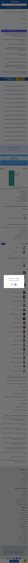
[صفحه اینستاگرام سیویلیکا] (12, 284)
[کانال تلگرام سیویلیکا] (15, 284)
